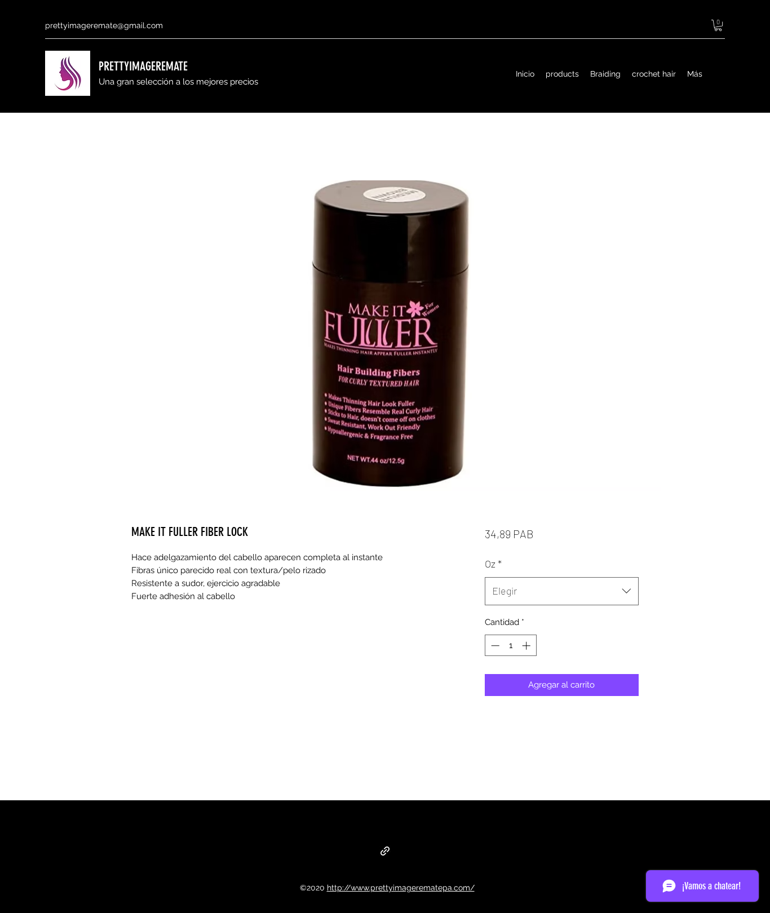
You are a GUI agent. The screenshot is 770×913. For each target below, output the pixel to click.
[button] (718, 25)
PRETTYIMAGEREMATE (143, 66)
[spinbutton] (510, 645)
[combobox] (562, 591)
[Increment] (527, 645)
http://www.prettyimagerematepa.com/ (401, 887)
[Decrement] (494, 645)
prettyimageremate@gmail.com (104, 25)
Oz (493, 563)
